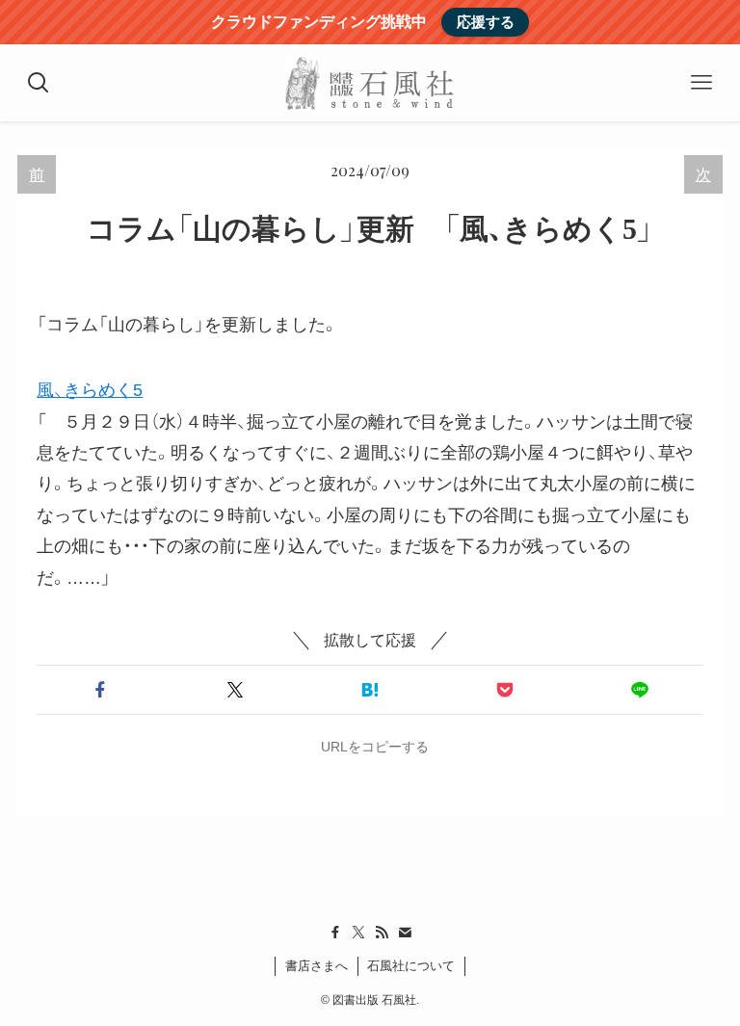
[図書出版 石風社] (369, 82)
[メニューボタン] (701, 82)
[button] (100, 689)
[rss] (381, 932)
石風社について (411, 966)
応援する (486, 21)
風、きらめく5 (90, 390)
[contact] (404, 932)
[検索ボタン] (38, 82)
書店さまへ (316, 966)
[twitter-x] (358, 932)
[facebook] (335, 932)
